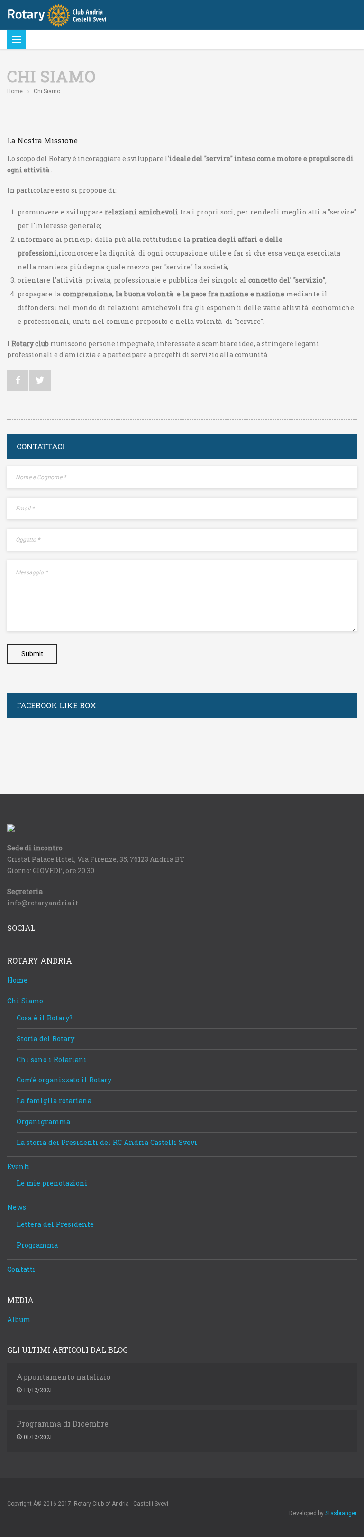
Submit (32, 654)
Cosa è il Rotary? (45, 1017)
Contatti (21, 1269)
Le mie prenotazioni (52, 1183)
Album (18, 1319)
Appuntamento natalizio (63, 1377)
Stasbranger (341, 1513)
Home (15, 91)
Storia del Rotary (45, 1038)
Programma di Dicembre (63, 1424)
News (16, 1207)
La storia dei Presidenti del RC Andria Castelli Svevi (107, 1142)
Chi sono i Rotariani (52, 1059)
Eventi (18, 1166)
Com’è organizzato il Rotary (64, 1079)
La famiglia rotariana (54, 1100)
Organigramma (43, 1121)
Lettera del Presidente (55, 1224)
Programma (37, 1245)
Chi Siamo (25, 1000)
